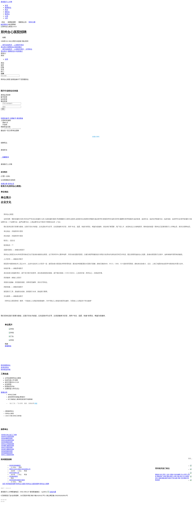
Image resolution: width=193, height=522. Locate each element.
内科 (179, 478)
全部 (6, 59)
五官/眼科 (184, 478)
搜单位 (7, 14)
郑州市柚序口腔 (14, 473)
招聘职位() (11, 47)
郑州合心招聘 (44, 484)
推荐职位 (8, 7)
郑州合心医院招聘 (32, 484)
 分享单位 (28, 49)
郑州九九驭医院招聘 (7, 454)
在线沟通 (53, 492)
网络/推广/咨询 (161, 476)
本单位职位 (5, 367)
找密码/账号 (5, 118)
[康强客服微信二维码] (48, 492)
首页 (6, 5)
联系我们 (18, 47)
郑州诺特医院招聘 (7, 451)
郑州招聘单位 (5, 365)
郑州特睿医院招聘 (7, 442)
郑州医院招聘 (11, 484)
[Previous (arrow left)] (1, 501)
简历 (6, 10)
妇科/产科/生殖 (172, 478)
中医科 (171, 474)
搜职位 (7, 12)
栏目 (3, 22)
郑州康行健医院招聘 (7, 445)
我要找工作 (22, 22)
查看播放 (8, 346)
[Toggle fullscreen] (3, 499)
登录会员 (11, 184)
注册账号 (13, 118)
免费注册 (4, 184)
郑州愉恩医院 (13, 476)
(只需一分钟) (5, 176)
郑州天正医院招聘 (7, 447)
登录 (3, 109)
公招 (6, 16)
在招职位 (4, 24)
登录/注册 (32, 22)
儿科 (167, 474)
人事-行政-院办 (178, 476)
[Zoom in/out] (5, 499)
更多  (190, 458)
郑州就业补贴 (5, 369)
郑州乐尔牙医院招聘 (7, 444)
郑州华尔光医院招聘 (7, 436)
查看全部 (4, 392)
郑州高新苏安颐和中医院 (17, 480)
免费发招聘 (12, 22)
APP (6, 18)
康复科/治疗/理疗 (160, 474)
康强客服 (19, 118)
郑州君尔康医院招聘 (7, 449)
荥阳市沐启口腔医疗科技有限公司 (19, 469)
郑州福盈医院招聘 (7, 453)
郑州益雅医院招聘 (7, 438)
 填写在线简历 (6, 45)
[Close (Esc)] (1, 499)
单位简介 (4, 47)
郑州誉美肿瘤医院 (15, 465)
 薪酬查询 (5, 157)
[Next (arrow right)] (3, 501)
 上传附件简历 (18, 45)
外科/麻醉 (177, 474)
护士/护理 (184, 474)
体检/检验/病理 (163, 478)
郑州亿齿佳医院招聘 (7, 440)
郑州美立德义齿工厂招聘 (9, 435)
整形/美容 (170, 476)
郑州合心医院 (21, 484)
